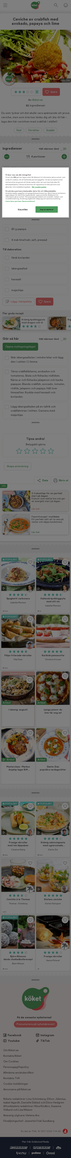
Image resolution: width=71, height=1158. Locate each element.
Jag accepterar (47, 209)
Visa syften (23, 209)
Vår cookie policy (39, 187)
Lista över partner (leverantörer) (20, 201)
